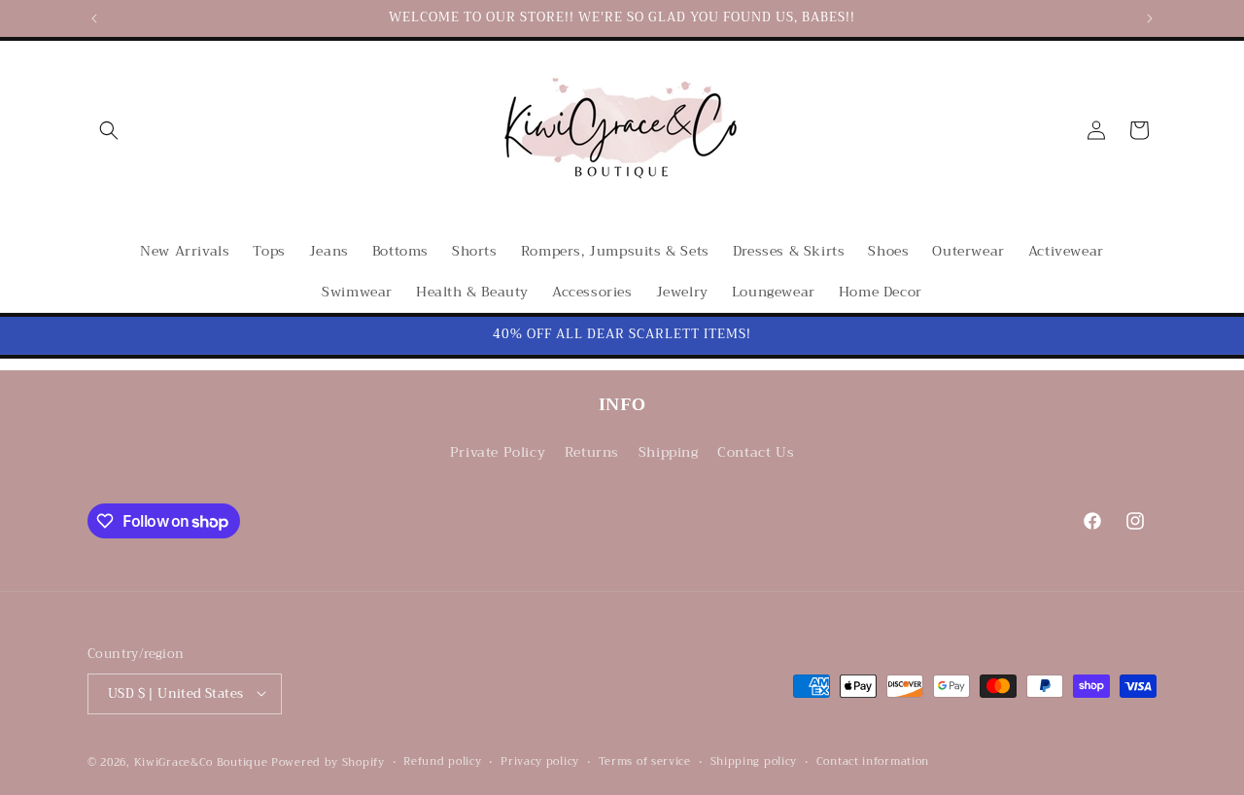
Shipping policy (754, 761)
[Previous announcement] (94, 18)
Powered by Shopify (328, 761)
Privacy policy (540, 761)
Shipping (669, 453)
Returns (592, 453)
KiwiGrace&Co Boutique (201, 761)
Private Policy (497, 453)
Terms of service (645, 761)
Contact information (872, 761)
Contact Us (755, 453)
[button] (108, 130)
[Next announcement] (1149, 18)
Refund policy (442, 761)
